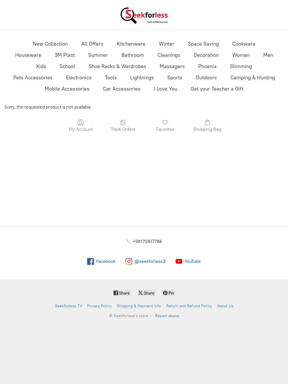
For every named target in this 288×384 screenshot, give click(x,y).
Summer (98, 55)
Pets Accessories (33, 77)
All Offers (92, 44)
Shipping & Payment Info (139, 306)
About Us (225, 306)
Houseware (28, 55)
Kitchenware (131, 44)
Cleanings (169, 55)
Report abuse (167, 315)
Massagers (172, 66)
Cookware (243, 44)
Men (268, 55)
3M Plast (65, 55)
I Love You (165, 89)
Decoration (206, 55)
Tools (111, 77)
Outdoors (206, 77)
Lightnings (142, 77)
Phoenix (207, 66)
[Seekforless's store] (144, 15)
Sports (174, 77)
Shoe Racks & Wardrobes (117, 66)
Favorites (165, 129)
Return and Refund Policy (189, 306)
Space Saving (203, 44)
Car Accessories (121, 89)
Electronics (78, 77)
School (67, 66)
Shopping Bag (207, 129)
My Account (81, 129)
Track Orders (123, 129)
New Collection (50, 44)
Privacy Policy (99, 306)
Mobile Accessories (67, 89)
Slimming (241, 66)
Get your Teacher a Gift (217, 89)
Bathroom (133, 55)
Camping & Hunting (252, 77)
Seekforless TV (68, 306)
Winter (166, 44)
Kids (41, 66)
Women (241, 55)
